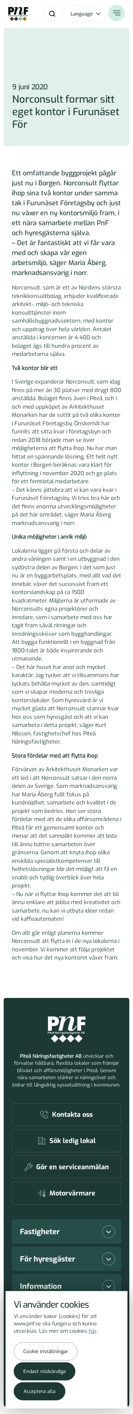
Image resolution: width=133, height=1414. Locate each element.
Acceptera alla (39, 1391)
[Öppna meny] (116, 13)
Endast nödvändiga (44, 1371)
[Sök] (52, 14)
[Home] (18, 14)
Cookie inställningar (45, 1351)
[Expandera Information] (108, 1286)
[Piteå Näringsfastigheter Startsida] (67, 1029)
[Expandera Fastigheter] (108, 1231)
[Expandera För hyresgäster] (108, 1259)
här (92, 1331)
